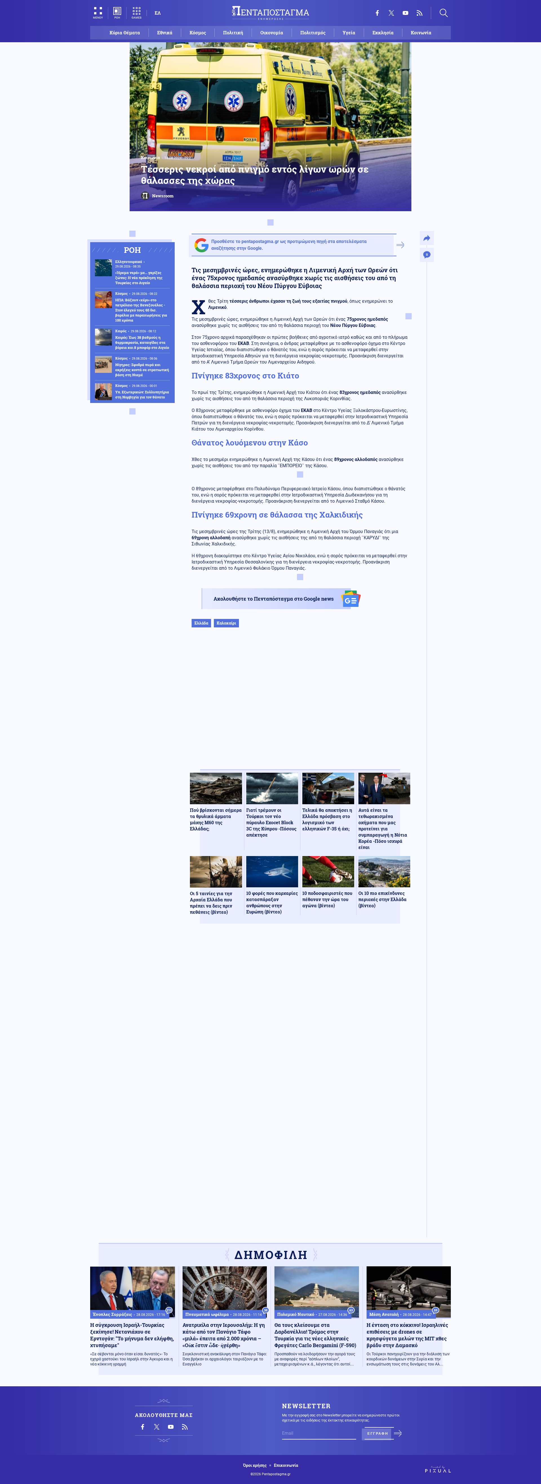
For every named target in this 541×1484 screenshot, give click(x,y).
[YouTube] (405, 13)
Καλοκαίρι (226, 623)
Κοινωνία (421, 32)
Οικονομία (271, 32)
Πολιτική (233, 32)
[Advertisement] (300, 704)
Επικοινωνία (286, 1465)
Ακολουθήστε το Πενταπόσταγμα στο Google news (274, 598)
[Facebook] (377, 13)
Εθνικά (164, 32)
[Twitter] (391, 13)
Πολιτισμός (312, 32)
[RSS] (419, 13)
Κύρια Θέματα (125, 32)
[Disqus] (300, 1010)
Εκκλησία (383, 32)
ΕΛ (158, 13)
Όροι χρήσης (255, 1465)
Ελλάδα (201, 623)
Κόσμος (198, 32)
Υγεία (349, 32)
